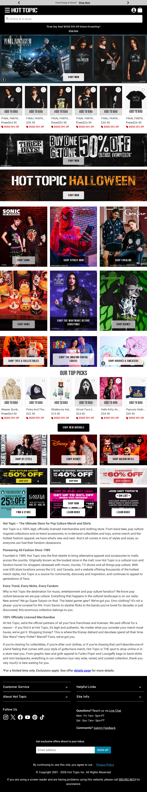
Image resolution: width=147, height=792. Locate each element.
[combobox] (73, 19)
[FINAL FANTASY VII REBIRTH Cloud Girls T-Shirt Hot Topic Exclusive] (86, 100)
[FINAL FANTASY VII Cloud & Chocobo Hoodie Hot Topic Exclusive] (11, 100)
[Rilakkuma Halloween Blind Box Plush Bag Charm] (61, 391)
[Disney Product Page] (123, 301)
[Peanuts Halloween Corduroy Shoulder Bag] (136, 391)
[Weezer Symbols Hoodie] (11, 391)
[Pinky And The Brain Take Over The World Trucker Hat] (36, 391)
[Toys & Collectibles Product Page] (23, 351)
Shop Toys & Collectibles (23, 361)
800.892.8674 (127, 779)
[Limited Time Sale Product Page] (73, 150)
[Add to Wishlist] (18, 89)
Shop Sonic (23, 260)
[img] (6, 717)
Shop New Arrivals (73, 427)
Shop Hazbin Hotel (123, 459)
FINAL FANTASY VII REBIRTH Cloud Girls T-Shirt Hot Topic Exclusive (86, 118)
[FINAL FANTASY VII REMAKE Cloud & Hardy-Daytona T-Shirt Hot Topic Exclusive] (136, 100)
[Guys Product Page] (23, 449)
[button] (6, 10)
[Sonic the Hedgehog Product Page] (23, 237)
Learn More (73, 512)
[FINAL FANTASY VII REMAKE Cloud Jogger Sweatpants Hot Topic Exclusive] (111, 100)
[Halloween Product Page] (73, 185)
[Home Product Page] (23, 301)
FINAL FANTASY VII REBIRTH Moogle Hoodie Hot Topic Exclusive (36, 118)
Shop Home (23, 324)
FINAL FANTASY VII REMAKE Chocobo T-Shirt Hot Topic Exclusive (61, 118)
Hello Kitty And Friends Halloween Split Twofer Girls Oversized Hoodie (111, 409)
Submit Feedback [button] (105, 728)
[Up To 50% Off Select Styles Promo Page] (23, 476)
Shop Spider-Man (74, 260)
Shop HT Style (23, 459)
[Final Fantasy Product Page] (73, 58)
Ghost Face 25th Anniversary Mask (86, 409)
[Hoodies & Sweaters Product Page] (123, 351)
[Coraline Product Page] (123, 237)
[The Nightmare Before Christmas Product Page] (73, 301)
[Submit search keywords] (7, 18)
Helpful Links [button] (86, 687)
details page (82, 670)
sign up (103, 750)
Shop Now (85, 2)
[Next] (128, 2)
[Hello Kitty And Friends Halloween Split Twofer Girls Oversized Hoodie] (111, 391)
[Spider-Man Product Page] (73, 237)
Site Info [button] (83, 696)
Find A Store (23, 512)
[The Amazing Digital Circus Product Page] (73, 351)
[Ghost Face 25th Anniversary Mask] (86, 391)
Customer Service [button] (16, 687)
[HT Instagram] (123, 503)
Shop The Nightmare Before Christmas (73, 322)
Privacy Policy (105, 764)
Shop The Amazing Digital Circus (73, 359)
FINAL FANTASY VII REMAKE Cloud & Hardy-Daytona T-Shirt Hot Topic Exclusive (136, 118)
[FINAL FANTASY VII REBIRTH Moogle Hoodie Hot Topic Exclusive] (36, 100)
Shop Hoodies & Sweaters (123, 361)
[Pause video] (4, 79)
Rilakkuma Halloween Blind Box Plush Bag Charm (61, 409)
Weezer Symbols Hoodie (11, 409)
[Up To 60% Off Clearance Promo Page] (123, 476)
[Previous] (19, 2)
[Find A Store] (23, 503)
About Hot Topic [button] (15, 696)
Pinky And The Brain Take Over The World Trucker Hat (36, 409)
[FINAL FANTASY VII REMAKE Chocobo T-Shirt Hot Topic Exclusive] (61, 100)
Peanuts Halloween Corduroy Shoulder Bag (136, 409)
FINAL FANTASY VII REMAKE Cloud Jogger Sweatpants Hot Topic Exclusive (111, 118)
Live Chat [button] (115, 710)
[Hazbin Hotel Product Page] (123, 449)
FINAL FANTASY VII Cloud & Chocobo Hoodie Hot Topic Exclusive (11, 118)
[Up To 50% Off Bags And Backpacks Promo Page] (73, 476)
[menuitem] (139, 9)
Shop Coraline (123, 260)
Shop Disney (123, 324)
